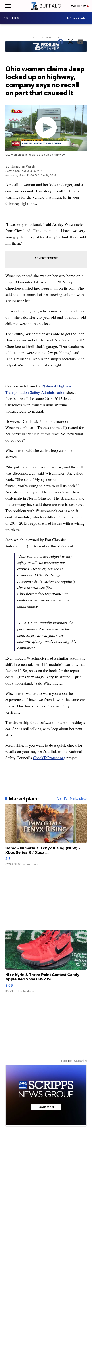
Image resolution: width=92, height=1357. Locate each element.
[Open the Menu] (7, 6)
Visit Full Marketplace (72, 798)
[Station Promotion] (46, 47)
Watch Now (79, 6)
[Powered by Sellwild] (80, 1060)
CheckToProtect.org (49, 757)
